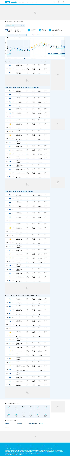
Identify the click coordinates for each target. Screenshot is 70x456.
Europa (24, 2)
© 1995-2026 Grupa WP (8, 448)
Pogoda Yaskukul (7, 423)
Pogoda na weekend (55, 34)
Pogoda (14, 2)
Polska (20, 2)
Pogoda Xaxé (41, 423)
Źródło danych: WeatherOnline (49, 448)
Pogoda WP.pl (7, 21)
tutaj (22, 454)
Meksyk (11, 21)
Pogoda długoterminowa (36, 34)
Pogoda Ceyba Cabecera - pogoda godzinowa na (16, 191)
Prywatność (22, 448)
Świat (28, 2)
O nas (18, 448)
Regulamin (36, 448)
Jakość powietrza (33, 2)
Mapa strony (41, 448)
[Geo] (23, 25)
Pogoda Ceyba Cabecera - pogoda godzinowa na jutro (17, 87)
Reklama (14, 448)
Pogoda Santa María (19, 423)
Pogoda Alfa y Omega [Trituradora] (32, 423)
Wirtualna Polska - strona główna (7, 2)
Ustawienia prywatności (29, 448)
